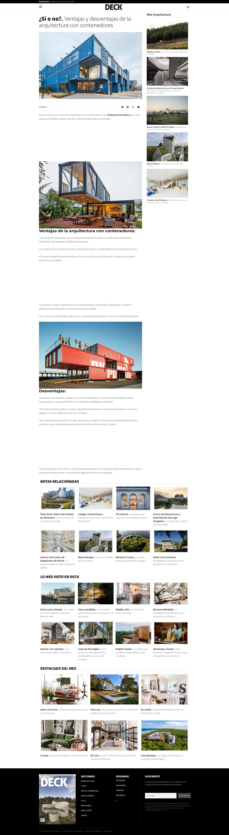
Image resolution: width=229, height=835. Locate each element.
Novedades (86, 805)
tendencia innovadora (118, 115)
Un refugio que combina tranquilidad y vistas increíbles (132, 652)
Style (83, 800)
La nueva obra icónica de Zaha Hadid (170, 519)
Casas (83, 786)
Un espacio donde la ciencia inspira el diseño (57, 563)
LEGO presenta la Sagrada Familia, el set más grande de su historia (170, 652)
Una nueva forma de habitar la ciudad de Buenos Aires (57, 613)
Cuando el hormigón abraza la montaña (167, 53)
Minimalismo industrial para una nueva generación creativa (165, 90)
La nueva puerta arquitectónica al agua (130, 559)
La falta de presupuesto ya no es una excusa (64, 711)
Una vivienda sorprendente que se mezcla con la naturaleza (95, 613)
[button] (188, 7)
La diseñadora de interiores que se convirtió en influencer (169, 613)
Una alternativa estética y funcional (55, 650)
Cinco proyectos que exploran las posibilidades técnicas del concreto (92, 654)
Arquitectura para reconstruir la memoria (166, 128)
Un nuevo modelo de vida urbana (165, 165)
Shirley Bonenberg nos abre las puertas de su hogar (162, 711)
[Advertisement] (90, 142)
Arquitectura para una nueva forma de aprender (167, 201)
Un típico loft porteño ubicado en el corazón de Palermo (113, 757)
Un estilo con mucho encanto (130, 611)
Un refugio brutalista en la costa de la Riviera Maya (162, 757)
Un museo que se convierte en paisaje (57, 518)
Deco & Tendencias (90, 791)
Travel (84, 815)
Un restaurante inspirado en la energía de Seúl (131, 516)
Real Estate (86, 810)
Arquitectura (87, 781)
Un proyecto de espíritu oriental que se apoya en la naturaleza (114, 711)
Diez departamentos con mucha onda (63, 755)
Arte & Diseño (87, 795)
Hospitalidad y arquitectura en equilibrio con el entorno (168, 561)
